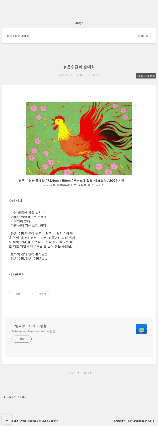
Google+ (53, 420)
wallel (151, 420)
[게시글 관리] (28, 294)
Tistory (129, 420)
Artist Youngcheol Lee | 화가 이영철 (33, 331)
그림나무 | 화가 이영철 (29, 326)
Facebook (32, 420)
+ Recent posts (14, 397)
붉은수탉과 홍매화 (18, 36)
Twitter (22, 420)
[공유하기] (23, 294)
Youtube (43, 420)
